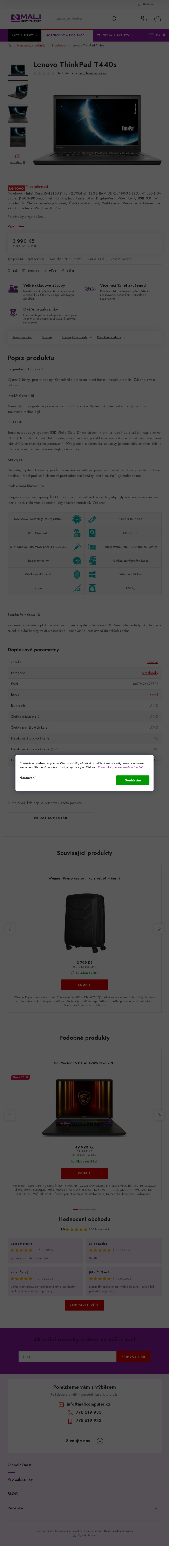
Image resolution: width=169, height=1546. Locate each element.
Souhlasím (133, 780)
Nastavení (27, 777)
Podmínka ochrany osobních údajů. (121, 767)
